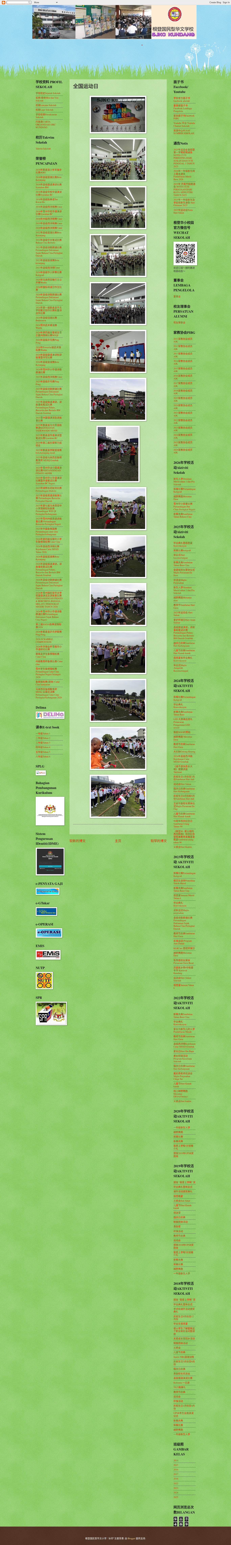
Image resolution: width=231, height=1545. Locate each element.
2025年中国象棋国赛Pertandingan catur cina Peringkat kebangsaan (47, 531)
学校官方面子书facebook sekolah (182, 99)
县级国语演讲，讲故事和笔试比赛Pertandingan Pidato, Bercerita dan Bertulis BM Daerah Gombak (184, 632)
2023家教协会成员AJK (183, 429)
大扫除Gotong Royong (184, 751)
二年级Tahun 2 (43, 738)
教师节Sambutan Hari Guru (184, 606)
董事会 (177, 296)
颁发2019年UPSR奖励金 (184, 1155)
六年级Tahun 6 (43, 756)
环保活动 (178, 1231)
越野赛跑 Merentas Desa (183, 738)
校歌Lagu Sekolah (44, 109)
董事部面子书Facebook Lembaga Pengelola (183, 108)
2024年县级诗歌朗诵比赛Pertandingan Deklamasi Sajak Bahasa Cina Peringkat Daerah (49, 299)
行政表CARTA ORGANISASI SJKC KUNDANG (46, 124)
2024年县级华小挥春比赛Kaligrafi (49, 274)
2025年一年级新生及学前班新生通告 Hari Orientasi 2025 (184, 202)
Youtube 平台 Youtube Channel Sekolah (184, 124)
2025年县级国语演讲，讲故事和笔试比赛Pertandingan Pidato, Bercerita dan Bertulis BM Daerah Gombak (49, 407)
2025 (176, 1497)
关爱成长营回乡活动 (184, 1338)
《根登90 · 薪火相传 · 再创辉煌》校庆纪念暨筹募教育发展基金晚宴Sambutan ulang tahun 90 (184, 837)
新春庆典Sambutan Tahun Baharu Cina (183, 515)
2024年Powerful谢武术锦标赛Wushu (48, 349)
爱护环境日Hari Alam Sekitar (184, 621)
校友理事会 (179, 322)
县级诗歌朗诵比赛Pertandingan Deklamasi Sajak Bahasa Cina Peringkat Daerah (184, 923)
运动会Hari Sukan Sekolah (182, 979)
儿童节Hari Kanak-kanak (183, 1085)
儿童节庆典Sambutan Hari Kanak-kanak (184, 652)
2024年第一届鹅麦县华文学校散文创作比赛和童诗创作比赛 (49, 310)
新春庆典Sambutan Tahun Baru (183, 713)
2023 (176, 1488)
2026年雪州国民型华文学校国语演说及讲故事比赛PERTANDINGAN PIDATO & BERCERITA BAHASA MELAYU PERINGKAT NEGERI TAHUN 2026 (49, 599)
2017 (176, 1474)
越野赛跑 (178, 1132)
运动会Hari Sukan (182, 784)
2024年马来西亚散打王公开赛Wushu (49, 281)
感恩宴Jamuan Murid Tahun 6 (184, 897)
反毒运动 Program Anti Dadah (183, 942)
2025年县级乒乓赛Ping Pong (47, 383)
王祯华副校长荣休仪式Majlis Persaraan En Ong (184, 806)
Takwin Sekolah (43, 148)
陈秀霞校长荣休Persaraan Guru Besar (184, 962)
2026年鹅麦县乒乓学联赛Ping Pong (49, 633)
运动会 (177, 1240)
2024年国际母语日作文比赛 (49, 288)
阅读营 (177, 1212)
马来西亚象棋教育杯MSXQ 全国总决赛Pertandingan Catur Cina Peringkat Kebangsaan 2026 (49, 693)
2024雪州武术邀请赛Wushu (46, 326)
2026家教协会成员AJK (183, 451)
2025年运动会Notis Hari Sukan (183, 211)
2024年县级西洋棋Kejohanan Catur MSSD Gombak (183, 758)
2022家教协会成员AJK (183, 422)
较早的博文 (159, 841)
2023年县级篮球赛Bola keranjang (47, 262)
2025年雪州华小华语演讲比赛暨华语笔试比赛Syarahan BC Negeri (49, 480)
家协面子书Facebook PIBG (184, 117)
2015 (176, 1465)
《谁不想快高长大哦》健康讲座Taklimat (183, 769)
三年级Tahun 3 (43, 742)
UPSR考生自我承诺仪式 (184, 1414)
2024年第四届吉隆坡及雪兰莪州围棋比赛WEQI (49, 334)
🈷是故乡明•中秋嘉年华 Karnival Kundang (183, 970)
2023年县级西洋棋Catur (48, 267)
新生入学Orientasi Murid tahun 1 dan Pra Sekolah (184, 481)
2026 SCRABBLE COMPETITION (44, 640)
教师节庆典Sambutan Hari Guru (184, 745)
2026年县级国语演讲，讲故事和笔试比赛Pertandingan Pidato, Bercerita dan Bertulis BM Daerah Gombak (49, 569)
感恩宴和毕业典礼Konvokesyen (183, 659)
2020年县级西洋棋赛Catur (49, 227)
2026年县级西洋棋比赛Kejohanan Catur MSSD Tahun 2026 (47, 549)
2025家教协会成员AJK (183, 444)
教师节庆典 (179, 1235)
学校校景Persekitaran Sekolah (46, 116)
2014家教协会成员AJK (183, 362)
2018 (176, 1478)
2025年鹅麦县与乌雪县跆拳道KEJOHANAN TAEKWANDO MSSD (49, 427)
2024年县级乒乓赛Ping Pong (47, 341)
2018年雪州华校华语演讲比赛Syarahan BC (49, 213)
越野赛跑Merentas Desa (183, 498)
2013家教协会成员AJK (183, 355)
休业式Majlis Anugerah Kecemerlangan (181, 668)
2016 (176, 1469)
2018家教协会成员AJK (183, 392)
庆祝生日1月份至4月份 (184, 1407)
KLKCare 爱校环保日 (184, 948)
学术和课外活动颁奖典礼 (184, 1310)
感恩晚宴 (178, 1196)
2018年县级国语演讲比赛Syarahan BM (49, 186)
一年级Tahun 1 (43, 733)
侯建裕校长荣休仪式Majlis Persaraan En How (184, 572)
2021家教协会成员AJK (183, 414)
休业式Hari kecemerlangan (181, 556)
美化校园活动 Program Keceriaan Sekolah (183, 1058)
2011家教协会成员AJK (183, 340)
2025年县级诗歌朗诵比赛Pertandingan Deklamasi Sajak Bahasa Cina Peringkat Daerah (49, 393)
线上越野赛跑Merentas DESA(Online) (181, 1093)
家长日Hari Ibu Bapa (184, 1051)
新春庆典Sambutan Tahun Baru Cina (183, 564)
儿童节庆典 (179, 1352)
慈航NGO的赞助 (182, 732)
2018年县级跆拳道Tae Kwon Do (47, 201)
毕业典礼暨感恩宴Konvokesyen (183, 544)
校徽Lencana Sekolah (46, 105)
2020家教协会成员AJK (183, 407)
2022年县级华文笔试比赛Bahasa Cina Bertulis (49, 241)
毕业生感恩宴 (181, 1323)
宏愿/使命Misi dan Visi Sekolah (47, 99)
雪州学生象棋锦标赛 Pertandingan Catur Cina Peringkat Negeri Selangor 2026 (48, 673)
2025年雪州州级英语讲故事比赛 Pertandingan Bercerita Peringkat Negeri (49, 521)
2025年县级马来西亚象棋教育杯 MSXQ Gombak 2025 (49, 460)
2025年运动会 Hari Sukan (183, 614)
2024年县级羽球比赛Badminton (46, 319)
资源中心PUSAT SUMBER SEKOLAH (184, 132)
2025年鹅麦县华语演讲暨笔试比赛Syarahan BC (49, 437)
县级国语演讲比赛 (183, 1378)
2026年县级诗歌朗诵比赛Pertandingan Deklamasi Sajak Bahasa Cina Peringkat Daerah (49, 584)
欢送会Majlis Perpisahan (180, 581)
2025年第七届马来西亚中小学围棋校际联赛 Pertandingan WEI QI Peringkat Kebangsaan (49, 510)
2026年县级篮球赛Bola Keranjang (47, 558)
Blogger (131, 1538)
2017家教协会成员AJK (183, 384)
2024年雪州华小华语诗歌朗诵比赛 (49, 371)
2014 (176, 1460)
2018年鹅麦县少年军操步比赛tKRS (49, 171)
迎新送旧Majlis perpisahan (181, 912)
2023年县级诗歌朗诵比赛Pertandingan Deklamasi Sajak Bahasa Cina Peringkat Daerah (49, 251)
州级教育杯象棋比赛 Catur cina (49, 663)
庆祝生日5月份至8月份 (184, 1363)
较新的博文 (78, 841)
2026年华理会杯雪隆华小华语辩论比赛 (49, 648)
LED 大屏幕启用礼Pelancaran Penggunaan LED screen (183, 723)
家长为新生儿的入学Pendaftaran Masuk (184, 1030)
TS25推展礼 (180, 1387)
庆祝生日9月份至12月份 (184, 1318)
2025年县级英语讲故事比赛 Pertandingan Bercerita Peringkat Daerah (49, 498)
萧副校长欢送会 (182, 1373)
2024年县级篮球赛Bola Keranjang (47, 363)
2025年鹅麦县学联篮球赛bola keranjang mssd (49, 451)
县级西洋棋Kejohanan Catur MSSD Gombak (184, 1045)
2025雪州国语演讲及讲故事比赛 (49, 419)
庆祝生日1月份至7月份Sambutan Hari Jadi (184, 778)
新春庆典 (178, 1141)
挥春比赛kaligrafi (182, 550)
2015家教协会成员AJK (183, 370)
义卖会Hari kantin (182, 1101)
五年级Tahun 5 (43, 751)
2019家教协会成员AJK (183, 399)
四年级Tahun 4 (43, 747)
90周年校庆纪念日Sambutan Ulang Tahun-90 (183, 823)
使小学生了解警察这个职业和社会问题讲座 (184, 1331)
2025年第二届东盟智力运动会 (49, 444)
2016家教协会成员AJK (183, 377)
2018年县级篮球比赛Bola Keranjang (48, 179)
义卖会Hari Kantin (183, 847)
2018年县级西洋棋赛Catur (49, 206)
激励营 (177, 1226)
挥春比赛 (178, 1136)
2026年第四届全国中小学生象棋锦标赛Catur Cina (49, 540)
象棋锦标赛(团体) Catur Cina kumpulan (48, 683)
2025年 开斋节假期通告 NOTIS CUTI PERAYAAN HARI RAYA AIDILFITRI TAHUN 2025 (184, 189)
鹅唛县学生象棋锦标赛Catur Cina (47, 655)
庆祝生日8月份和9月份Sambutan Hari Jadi (184, 797)
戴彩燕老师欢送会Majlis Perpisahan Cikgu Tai (183, 1076)
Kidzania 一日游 (182, 1382)
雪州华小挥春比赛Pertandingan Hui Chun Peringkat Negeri (184, 506)
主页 (118, 841)
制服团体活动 (181, 1221)
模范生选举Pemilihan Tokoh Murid (184, 882)
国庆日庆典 (179, 1217)
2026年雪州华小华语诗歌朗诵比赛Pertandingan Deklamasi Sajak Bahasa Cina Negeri (49, 615)
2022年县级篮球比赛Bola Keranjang (48, 234)
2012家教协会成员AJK (183, 347)
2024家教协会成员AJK (183, 436)
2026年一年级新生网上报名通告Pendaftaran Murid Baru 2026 (184, 175)
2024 (176, 1492)
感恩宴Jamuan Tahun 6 (184, 986)
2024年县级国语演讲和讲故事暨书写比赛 (49, 356)
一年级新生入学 (182, 1127)
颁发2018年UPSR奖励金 (184, 1246)
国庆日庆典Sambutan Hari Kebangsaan (184, 644)
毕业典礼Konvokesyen (180, 706)
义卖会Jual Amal (182, 1200)
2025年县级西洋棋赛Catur (49, 376)
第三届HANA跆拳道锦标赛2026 (48, 626)
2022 (176, 1483)
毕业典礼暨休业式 (183, 1186)
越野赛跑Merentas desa (183, 599)
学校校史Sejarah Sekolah (48, 93)
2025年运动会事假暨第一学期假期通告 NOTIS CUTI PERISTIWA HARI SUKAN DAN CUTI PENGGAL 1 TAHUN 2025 (184, 158)
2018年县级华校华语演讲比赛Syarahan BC (49, 193)
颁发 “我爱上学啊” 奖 (184, 1182)
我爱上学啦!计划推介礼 (183, 1147)
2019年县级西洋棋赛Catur (49, 223)
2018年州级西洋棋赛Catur (49, 218)
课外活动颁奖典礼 (183, 1191)
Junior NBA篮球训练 (184, 1356)
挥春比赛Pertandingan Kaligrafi (184, 490)
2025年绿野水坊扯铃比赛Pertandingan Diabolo (49, 489)
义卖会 (177, 1347)
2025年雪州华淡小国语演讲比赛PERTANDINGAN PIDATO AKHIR (49, 470)
